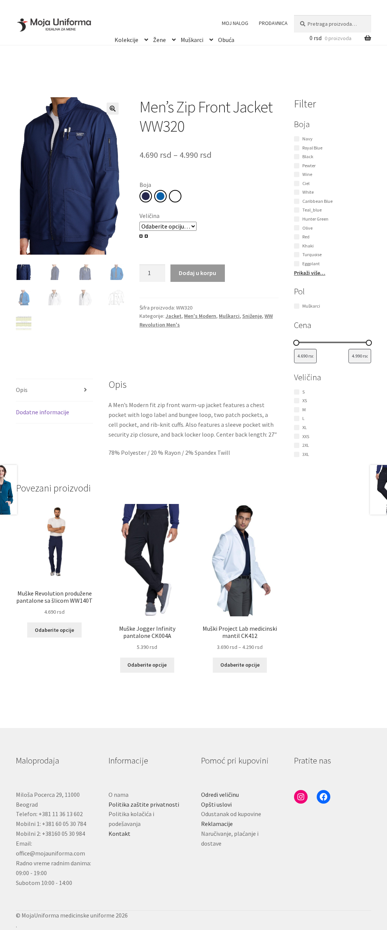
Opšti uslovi (216, 804)
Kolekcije (126, 38)
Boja (145, 184)
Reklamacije (217, 823)
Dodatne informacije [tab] (42, 412)
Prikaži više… (309, 272)
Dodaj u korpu (197, 273)
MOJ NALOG (235, 23)
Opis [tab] (22, 389)
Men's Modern (200, 316)
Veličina (149, 215)
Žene (159, 38)
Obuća (226, 38)
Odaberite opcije (54, 630)
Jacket (173, 316)
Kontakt (119, 833)
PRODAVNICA (273, 23)
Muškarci (192, 38)
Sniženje (252, 316)
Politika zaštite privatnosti (143, 804)
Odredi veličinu (220, 794)
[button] (113, 109)
